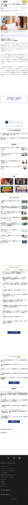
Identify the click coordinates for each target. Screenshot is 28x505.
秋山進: (14, 8)
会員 (21, 269)
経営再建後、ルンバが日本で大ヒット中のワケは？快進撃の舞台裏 (14, 378)
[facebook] (14, 458)
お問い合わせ (3, 483)
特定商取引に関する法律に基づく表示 (8, 475)
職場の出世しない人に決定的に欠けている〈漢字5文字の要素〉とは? (14, 138)
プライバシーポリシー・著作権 (7, 477)
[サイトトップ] (5, 2)
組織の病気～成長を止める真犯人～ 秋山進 (14, 10)
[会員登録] (24, 2)
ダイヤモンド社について (6, 494)
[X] (8, 458)
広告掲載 (2, 481)
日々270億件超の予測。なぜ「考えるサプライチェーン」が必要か (14, 365)
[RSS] (19, 458)
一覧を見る (14, 382)
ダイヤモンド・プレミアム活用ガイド (8, 470)
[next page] (21, 122)
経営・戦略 (3, 10)
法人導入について (4, 486)
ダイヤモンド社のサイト (6, 490)
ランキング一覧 (13, 332)
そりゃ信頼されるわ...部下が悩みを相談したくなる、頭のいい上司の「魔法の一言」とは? (14, 134)
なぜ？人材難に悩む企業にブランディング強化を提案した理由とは (14, 360)
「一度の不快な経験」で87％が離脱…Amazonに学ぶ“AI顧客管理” (14, 374)
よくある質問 (3, 479)
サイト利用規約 (4, 472)
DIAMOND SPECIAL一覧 (6, 429)
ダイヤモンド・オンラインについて (8, 463)
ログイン (19, 1)
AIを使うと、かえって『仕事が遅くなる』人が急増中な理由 (14, 369)
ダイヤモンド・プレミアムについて (8, 468)
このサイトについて (4, 466)
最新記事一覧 (14, 421)
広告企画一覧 (4, 432)
